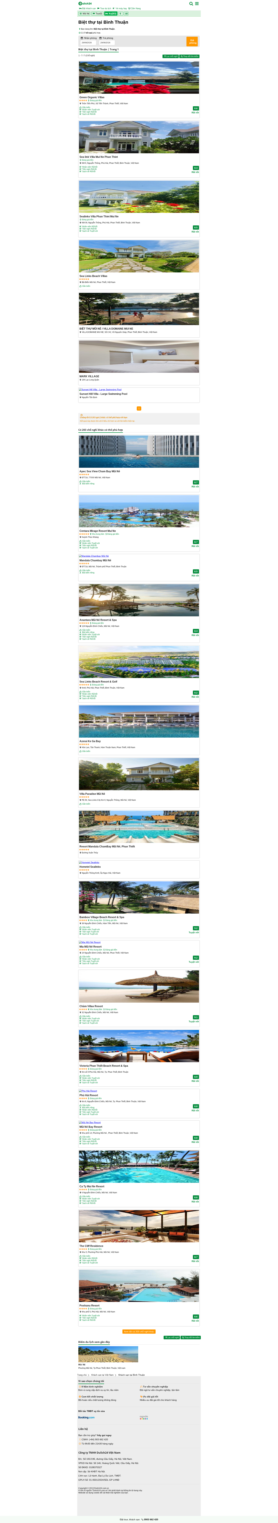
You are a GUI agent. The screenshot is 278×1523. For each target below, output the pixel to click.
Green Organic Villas (91, 97)
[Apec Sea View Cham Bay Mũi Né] (139, 452)
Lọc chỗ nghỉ (172, 56)
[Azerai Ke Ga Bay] (139, 721)
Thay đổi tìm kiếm (190, 56)
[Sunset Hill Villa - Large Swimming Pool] (139, 389)
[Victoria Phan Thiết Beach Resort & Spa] (139, 1046)
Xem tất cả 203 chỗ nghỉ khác (139, 1331)
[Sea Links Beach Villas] (139, 256)
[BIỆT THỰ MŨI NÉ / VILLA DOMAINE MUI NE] (139, 309)
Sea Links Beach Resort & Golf (98, 681)
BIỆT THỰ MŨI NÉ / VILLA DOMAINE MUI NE (106, 328)
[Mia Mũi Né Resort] (139, 942)
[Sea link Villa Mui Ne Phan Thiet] (139, 137)
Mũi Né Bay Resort (90, 1126)
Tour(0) (99, 13)
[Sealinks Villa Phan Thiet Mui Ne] (139, 197)
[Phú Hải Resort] (139, 1091)
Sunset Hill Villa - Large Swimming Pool (103, 393)
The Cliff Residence (91, 1245)
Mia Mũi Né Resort (90, 946)
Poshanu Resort (89, 1305)
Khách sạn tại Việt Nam (102, 1375)
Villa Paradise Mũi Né (92, 793)
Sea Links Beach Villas (93, 276)
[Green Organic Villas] (139, 78)
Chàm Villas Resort (91, 1006)
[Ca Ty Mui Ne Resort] (139, 1167)
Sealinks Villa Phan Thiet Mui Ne (99, 216)
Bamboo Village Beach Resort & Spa (101, 917)
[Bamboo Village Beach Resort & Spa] (139, 897)
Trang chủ (82, 1375)
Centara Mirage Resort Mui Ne (97, 530)
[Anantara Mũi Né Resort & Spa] (139, 600)
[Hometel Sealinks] (139, 862)
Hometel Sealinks (90, 866)
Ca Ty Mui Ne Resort (91, 1186)
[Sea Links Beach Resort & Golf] (139, 662)
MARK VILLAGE (89, 376)
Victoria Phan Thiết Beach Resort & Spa (103, 1065)
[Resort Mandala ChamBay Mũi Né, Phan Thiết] (139, 827)
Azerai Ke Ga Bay (90, 741)
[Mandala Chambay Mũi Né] (139, 556)
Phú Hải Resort (88, 1095)
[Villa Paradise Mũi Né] (139, 774)
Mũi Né (85, 13)
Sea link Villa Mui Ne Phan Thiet (98, 156)
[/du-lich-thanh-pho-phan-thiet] (108, 1354)
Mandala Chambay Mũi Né (95, 560)
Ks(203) (112, 13)
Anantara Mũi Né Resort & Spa (98, 619)
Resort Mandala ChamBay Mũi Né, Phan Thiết (107, 846)
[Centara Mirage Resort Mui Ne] (139, 511)
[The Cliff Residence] (139, 1226)
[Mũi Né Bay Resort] (139, 1122)
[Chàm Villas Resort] (139, 986)
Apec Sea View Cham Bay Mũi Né (99, 471)
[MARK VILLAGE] (139, 357)
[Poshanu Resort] (139, 1286)
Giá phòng (193, 41)
